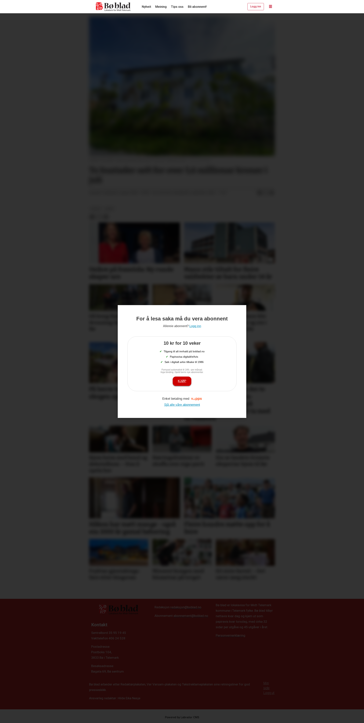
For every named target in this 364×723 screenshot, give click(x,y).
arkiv (110, 208)
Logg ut (269, 693)
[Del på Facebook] (259, 193)
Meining (161, 7)
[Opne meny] (270, 6)
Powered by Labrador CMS (182, 717)
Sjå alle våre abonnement (182, 405)
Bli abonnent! (197, 7)
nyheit (96, 208)
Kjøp (182, 381)
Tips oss (177, 7)
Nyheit (146, 7)
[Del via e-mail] (272, 193)
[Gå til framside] (113, 7)
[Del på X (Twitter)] (265, 193)
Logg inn (255, 6)
